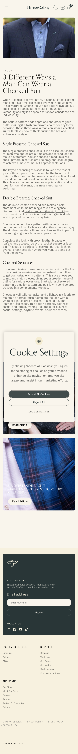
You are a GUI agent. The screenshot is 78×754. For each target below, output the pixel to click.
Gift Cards (45, 661)
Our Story (7, 687)
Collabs (6, 707)
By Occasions (47, 669)
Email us (7, 653)
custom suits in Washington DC (45, 211)
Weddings (45, 657)
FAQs (5, 661)
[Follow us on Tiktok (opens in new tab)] (26, 629)
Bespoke (44, 653)
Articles (7, 699)
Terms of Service (11, 722)
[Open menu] (6, 7)
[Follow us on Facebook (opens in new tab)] (14, 629)
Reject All (39, 402)
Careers (7, 695)
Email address (17, 594)
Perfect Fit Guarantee (13, 703)
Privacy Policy (34, 722)
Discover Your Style (50, 673)
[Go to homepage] (39, 8)
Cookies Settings (39, 411)
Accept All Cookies (39, 394)
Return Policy (55, 722)
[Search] (56, 7)
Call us (6, 657)
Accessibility (9, 725)
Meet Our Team (10, 691)
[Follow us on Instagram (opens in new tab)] (8, 629)
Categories (45, 665)
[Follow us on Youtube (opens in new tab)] (20, 629)
